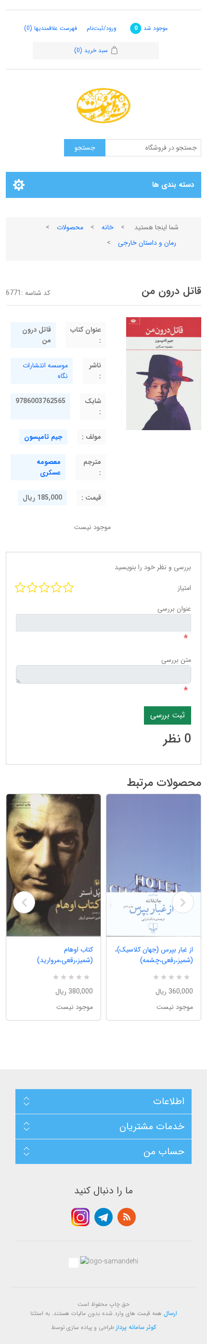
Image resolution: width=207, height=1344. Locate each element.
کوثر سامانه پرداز (136, 1327)
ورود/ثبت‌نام (101, 28)
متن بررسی (176, 660)
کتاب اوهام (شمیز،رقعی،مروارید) (65, 955)
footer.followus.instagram (80, 1217)
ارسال (170, 1313)
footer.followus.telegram (103, 1217)
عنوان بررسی (174, 608)
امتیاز (184, 588)
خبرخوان (126, 1217)
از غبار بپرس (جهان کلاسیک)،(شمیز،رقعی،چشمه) (154, 955)
